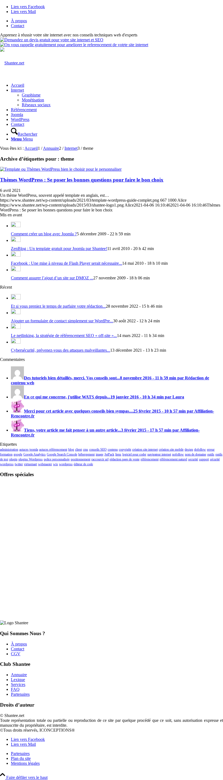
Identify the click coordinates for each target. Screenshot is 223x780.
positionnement (80, 459)
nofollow (178, 454)
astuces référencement (53, 449)
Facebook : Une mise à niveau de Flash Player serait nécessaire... (66, 263)
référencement (150, 459)
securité (193, 459)
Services (18, 684)
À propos (19, 20)
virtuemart (30, 464)
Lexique (18, 679)
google (18, 454)
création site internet (145, 449)
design (189, 449)
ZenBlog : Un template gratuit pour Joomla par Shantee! (59, 248)
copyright (125, 449)
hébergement (86, 454)
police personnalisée (57, 459)
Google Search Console (62, 454)
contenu (113, 449)
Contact (17, 25)
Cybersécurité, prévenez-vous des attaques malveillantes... (60, 350)
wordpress (66, 464)
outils (210, 454)
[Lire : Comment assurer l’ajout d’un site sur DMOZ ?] (16, 269)
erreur (211, 449)
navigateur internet (159, 454)
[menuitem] (117, 20)
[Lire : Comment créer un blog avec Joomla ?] (16, 225)
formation (6, 454)
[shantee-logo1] (12, 63)
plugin (13, 459)
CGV (15, 653)
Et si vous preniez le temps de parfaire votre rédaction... (58, 306)
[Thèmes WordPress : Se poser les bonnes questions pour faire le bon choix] (61, 169)
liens (118, 454)
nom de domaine (195, 454)
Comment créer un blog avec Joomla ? (44, 234)
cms (85, 449)
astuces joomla (28, 449)
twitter (19, 464)
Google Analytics (34, 454)
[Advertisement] (111, 516)
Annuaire (19, 674)
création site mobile (171, 449)
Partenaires (20, 694)
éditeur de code (83, 464)
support (204, 459)
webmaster (45, 464)
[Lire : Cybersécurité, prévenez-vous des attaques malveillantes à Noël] (16, 342)
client (78, 449)
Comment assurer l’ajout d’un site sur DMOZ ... (52, 278)
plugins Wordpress (30, 459)
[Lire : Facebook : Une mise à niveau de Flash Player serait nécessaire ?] (16, 255)
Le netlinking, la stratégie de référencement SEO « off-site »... (64, 335)
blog (71, 449)
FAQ (15, 689)
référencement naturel (173, 459)
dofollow (200, 449)
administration (9, 449)
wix (55, 464)
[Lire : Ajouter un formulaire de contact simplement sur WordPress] (16, 312)
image (99, 454)
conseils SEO (98, 449)
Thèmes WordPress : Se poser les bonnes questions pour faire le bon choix (81, 180)
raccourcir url (100, 459)
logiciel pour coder (134, 454)
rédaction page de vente (125, 459)
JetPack (109, 454)
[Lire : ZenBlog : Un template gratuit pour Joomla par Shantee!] (16, 240)
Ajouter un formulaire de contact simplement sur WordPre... (62, 321)
